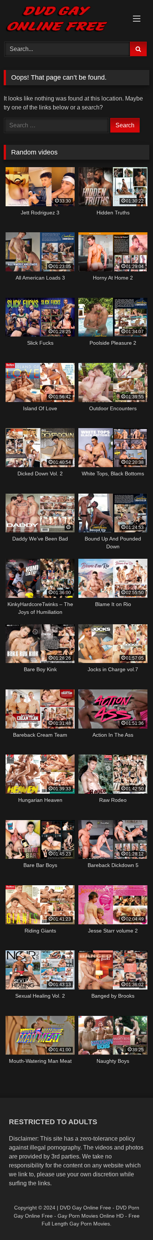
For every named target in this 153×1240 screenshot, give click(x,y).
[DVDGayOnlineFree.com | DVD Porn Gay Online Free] (63, 20)
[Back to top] (130, 1218)
